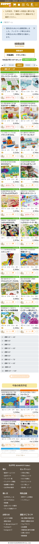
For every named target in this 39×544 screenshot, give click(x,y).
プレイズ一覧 (8, 478)
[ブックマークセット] (19, 4)
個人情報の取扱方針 (27, 518)
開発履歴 (24, 536)
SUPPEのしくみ (9, 497)
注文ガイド (7, 476)
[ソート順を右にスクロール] (37, 65)
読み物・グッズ (26, 487)
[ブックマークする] (17, 97)
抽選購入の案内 (9, 484)
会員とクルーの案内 (10, 506)
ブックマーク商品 (9, 481)
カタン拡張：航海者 (9, 394)
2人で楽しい (25, 484)
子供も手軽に (25, 473)
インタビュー (25, 500)
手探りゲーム (26, 252)
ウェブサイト (25, 524)
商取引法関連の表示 (27, 521)
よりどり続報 (8, 518)
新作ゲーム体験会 (27, 497)
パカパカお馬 (26, 281)
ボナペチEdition (9, 500)
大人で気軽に (25, 478)
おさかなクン (6, 164)
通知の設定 (7, 521)
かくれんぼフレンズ (28, 164)
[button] (29, 59)
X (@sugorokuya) (10, 524)
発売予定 (8, 416)
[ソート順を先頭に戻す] (2, 65)
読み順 (11, 65)
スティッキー (6, 252)
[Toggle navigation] (36, 5)
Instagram (7, 530)
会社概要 (24, 527)
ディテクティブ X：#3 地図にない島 (11, 424)
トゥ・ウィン (25, 394)
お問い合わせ (25, 533)
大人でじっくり (26, 481)
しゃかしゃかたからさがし (8, 222)
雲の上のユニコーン (28, 193)
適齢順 (19, 65)
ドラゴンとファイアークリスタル (9, 281)
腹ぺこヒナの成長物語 (9, 310)
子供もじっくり (26, 476)
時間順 (27, 65)
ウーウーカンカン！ (27, 135)
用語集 (6, 503)
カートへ (29, 97)
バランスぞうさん (7, 135)
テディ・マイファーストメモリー (9, 76)
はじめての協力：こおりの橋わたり (29, 76)
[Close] (34, 28)
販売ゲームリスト (9, 473)
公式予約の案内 (9, 487)
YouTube (7, 527)
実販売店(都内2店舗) (28, 530)
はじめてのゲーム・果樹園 (8, 105)
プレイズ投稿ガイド (10, 508)
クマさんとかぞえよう (9, 193)
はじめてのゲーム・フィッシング (29, 105)
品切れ (8, 97)
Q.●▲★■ (25, 424)
